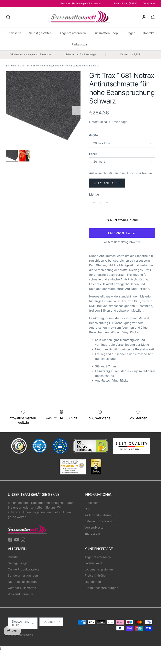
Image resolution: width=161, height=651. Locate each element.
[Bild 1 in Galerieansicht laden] (43, 108)
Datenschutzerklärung (99, 521)
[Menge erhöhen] (108, 202)
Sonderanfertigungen (23, 575)
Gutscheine (92, 503)
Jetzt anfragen (107, 183)
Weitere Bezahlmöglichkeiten (122, 242)
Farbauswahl (80, 44)
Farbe (93, 154)
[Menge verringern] (92, 202)
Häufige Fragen (18, 563)
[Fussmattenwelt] (80, 17)
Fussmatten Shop (106, 33)
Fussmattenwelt (25, 634)
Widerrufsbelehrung (98, 515)
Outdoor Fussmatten (22, 588)
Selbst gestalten (40, 33)
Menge (94, 194)
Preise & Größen (95, 575)
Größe (93, 135)
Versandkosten (94, 527)
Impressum (92, 533)
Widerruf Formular (20, 594)
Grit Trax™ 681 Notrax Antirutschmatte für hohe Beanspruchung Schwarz (59, 65)
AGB (87, 509)
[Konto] (143, 17)
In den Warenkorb (122, 220)
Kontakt (148, 33)
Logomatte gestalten (98, 569)
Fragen (130, 33)
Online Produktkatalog (23, 569)
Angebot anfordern (72, 33)
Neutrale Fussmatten (22, 582)
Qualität (13, 557)
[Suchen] (8, 17)
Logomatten (92, 582)
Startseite (14, 33)
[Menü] (154, 642)
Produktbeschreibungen (101, 588)
